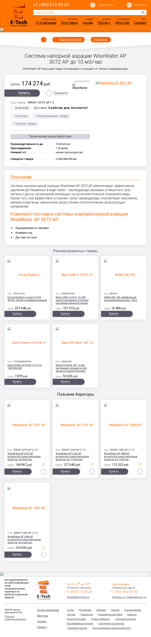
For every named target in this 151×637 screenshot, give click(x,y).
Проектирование (48, 610)
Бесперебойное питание (80, 623)
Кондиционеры (132, 610)
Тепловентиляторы (125, 619)
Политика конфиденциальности (15, 618)
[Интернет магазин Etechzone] (19, 14)
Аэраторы (100, 39)
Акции (88, 22)
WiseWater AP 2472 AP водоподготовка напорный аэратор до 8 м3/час (24, 456)
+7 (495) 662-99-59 (123, 592)
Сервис (140, 22)
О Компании (46, 22)
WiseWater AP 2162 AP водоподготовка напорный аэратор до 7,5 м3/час (72, 456)
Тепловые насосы (77, 628)
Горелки (115, 610)
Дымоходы (86, 614)
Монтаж (122, 22)
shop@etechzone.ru (78, 597)
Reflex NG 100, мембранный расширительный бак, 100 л (120, 299)
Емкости (132, 614)
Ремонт (42, 627)
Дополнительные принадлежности (111, 628)
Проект (104, 22)
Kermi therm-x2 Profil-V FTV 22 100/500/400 (24, 367)
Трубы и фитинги (100, 619)
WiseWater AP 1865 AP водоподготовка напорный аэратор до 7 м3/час (120, 456)
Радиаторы (85, 610)
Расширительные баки (110, 614)
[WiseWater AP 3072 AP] (118, 83)
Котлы (70, 610)
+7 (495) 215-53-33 (51, 4)
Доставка (69, 22)
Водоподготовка (70, 39)
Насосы (71, 614)
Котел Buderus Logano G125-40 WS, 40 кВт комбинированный (27, 299)
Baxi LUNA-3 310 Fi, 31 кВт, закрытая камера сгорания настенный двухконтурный (72, 300)
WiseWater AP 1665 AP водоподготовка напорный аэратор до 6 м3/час (24, 539)
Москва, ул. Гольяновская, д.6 (129, 597)
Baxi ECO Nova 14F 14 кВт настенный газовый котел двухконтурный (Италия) (71, 368)
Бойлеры (101, 610)
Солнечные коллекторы (111, 623)
